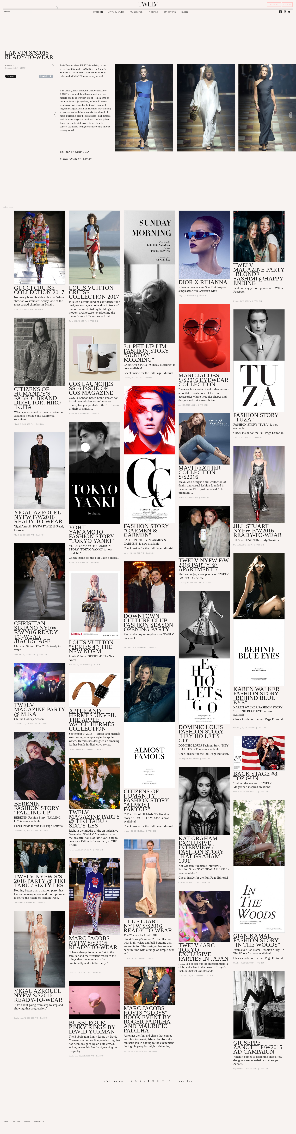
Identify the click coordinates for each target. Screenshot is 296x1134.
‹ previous (117, 1081)
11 (163, 1081)
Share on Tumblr (46, 76)
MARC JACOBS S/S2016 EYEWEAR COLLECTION (203, 379)
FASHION (98, 12)
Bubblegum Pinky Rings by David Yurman (92, 1027)
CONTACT (16, 1121)
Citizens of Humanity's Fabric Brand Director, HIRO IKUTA (37, 398)
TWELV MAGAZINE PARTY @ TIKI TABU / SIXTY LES (94, 819)
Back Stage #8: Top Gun (256, 776)
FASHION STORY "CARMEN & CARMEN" (146, 530)
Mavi (181, 482)
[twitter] (289, 11)
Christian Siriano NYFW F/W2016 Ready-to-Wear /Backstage (36, 632)
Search (7, 11)
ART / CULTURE (116, 12)
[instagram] (285, 11)
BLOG (184, 12)
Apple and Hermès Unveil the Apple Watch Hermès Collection (92, 720)
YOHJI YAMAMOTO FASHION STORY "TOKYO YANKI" (91, 534)
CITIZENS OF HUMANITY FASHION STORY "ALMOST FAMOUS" (146, 800)
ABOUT (6, 1121)
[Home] (148, 4)
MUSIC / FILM (136, 12)
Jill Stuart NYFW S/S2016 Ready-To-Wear (148, 925)
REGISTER (274, 4)
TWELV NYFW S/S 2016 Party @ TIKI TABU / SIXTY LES (39, 881)
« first (107, 1081)
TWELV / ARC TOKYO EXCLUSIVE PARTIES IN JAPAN (203, 952)
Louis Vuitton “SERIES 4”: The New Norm (91, 646)
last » (189, 1081)
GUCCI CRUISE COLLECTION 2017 (39, 290)
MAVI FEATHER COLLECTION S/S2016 (199, 472)
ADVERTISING (39, 1121)
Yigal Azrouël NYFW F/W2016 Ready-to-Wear (38, 517)
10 (158, 1081)
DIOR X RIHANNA (202, 282)
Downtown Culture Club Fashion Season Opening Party (148, 622)
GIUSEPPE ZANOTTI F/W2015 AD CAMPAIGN (257, 1047)
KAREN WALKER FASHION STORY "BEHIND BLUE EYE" (256, 696)
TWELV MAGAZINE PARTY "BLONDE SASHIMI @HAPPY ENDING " (259, 274)
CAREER (27, 1121)
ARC (181, 963)
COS (72, 397)
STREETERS (170, 12)
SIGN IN (287, 4)
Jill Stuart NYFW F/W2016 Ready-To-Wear (257, 530)
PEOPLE (153, 12)
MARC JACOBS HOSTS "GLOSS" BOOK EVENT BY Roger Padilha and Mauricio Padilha (147, 1019)
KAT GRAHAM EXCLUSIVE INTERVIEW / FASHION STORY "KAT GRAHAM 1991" (201, 849)
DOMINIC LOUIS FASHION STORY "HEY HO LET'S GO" (201, 734)
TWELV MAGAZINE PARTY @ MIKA (39, 709)
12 (169, 1081)
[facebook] (280, 11)
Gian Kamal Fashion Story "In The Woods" (256, 940)
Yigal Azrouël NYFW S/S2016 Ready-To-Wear (38, 995)
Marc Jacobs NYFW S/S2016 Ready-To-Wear (93, 942)
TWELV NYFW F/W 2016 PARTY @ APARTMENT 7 (203, 564)
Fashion (10, 65)
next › (181, 1081)
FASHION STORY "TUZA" (256, 417)
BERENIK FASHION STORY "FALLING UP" (36, 808)
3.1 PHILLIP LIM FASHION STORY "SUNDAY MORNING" (146, 353)
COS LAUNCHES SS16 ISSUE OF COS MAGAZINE (91, 388)
